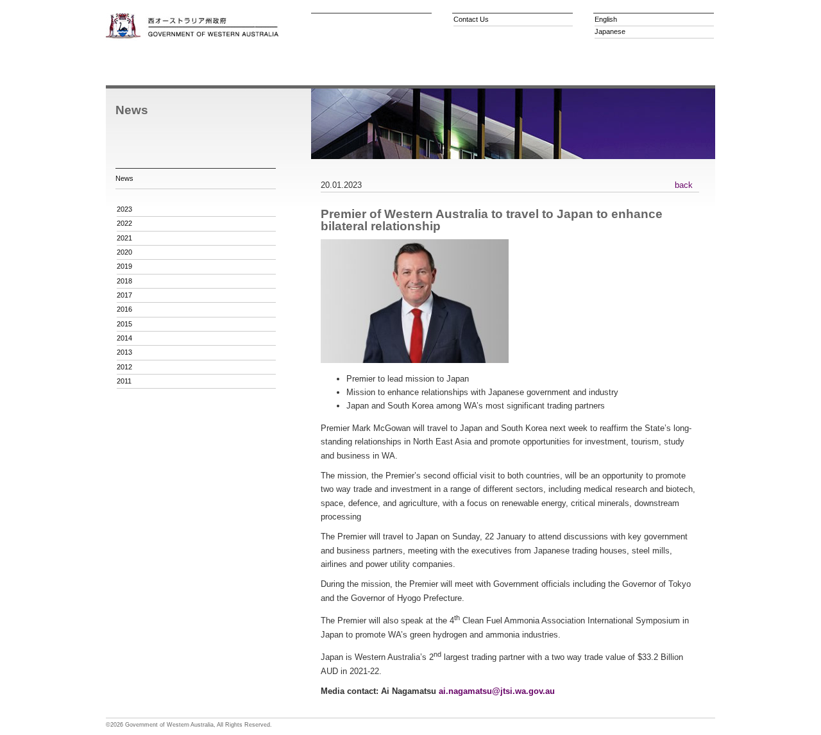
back (684, 185)
